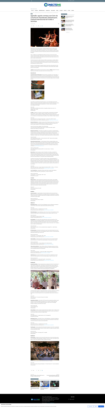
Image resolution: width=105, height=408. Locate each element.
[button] (32, 1)
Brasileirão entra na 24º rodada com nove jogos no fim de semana (70, 17)
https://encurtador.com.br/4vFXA (46, 217)
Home (31, 12)
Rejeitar (96, 406)
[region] (52, 405)
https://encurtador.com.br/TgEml (48, 244)
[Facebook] (69, 1)
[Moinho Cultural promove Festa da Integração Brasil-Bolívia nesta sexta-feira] (35, 384)
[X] (73, 1)
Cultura (33, 12)
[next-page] (32, 391)
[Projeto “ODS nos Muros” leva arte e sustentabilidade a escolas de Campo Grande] (44, 384)
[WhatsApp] (40, 26)
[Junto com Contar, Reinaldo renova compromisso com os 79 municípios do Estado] (63, 25)
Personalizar (90, 406)
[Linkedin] (72, 1)
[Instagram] (70, 1)
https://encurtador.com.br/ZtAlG (48, 236)
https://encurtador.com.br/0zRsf (45, 252)
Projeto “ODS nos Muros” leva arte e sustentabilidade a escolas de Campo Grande (44, 389)
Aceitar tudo (101, 406)
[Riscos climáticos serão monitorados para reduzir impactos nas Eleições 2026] (63, 29)
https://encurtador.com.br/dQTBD (49, 260)
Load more (67, 32)
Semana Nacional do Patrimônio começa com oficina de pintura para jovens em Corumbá (54, 389)
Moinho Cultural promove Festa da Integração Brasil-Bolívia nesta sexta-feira (35, 389)
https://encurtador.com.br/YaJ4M (49, 168)
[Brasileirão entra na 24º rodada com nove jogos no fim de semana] (63, 17)
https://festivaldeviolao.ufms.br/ (39, 145)
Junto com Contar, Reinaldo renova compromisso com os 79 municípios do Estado (70, 25)
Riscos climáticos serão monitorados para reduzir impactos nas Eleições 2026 (69, 29)
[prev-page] (31, 391)
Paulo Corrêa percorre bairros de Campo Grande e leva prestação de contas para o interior (70, 21)
